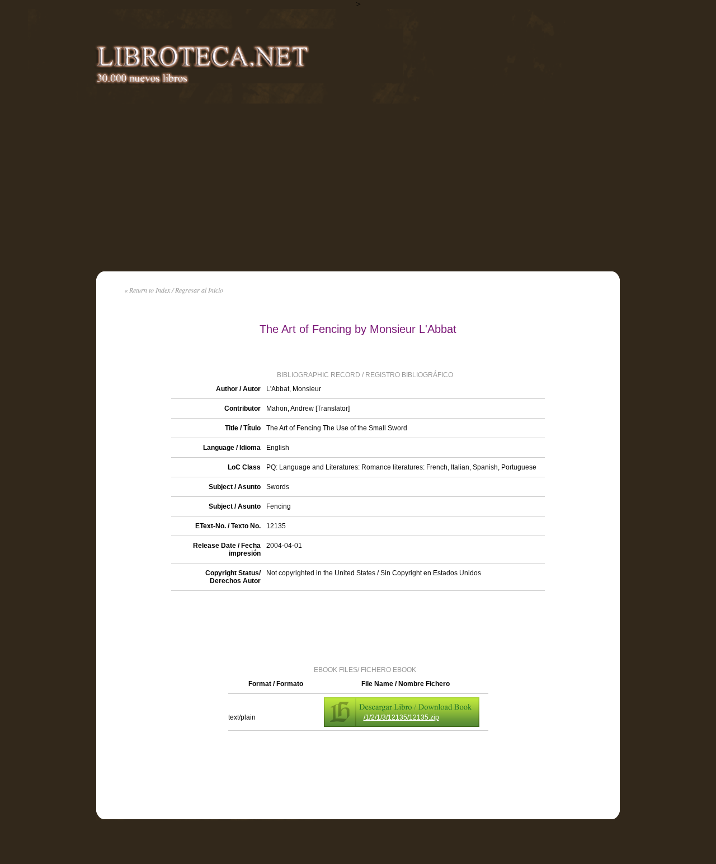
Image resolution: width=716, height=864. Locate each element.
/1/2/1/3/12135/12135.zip (401, 717)
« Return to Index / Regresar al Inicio (173, 289)
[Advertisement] (358, 187)
